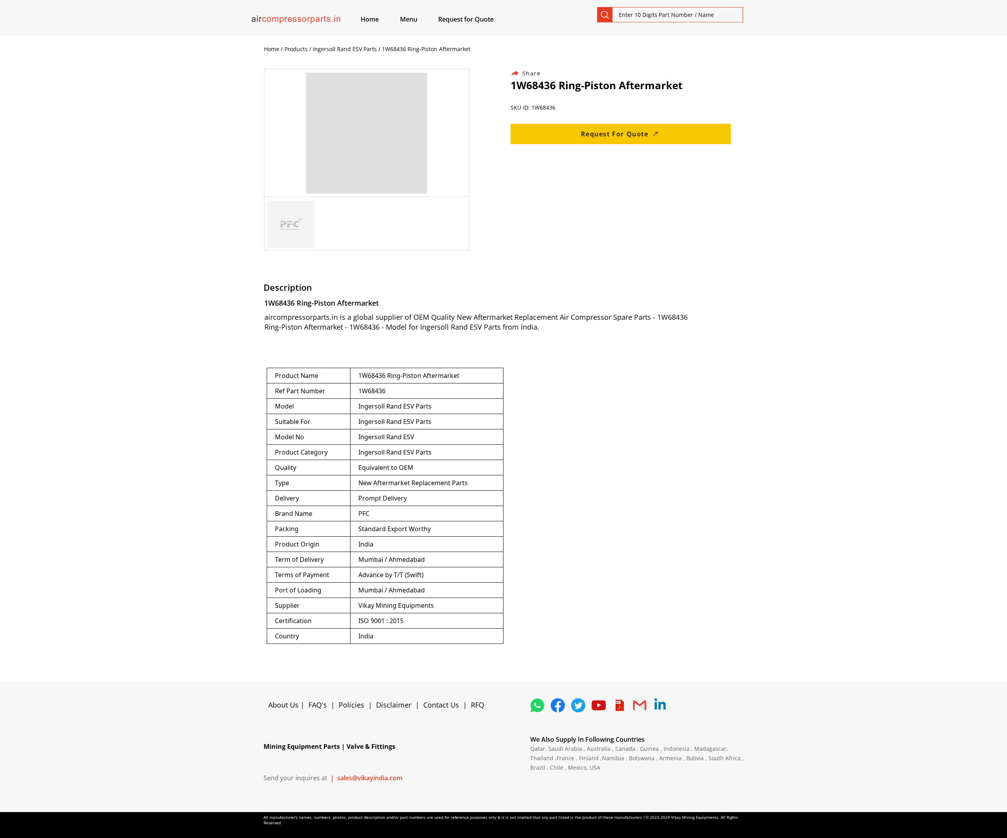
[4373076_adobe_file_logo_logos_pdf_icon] (619, 705)
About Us (284, 705)
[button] (417, 19)
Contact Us (441, 705)
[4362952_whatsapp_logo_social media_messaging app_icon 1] (537, 705)
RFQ (477, 705)
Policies (351, 705)
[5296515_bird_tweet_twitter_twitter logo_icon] (578, 705)
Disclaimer (395, 705)
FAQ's (317, 705)
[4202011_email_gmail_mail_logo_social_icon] (640, 705)
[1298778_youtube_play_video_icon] (599, 705)
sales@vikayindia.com (369, 778)
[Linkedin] (660, 705)
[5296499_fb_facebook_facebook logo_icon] (558, 705)
